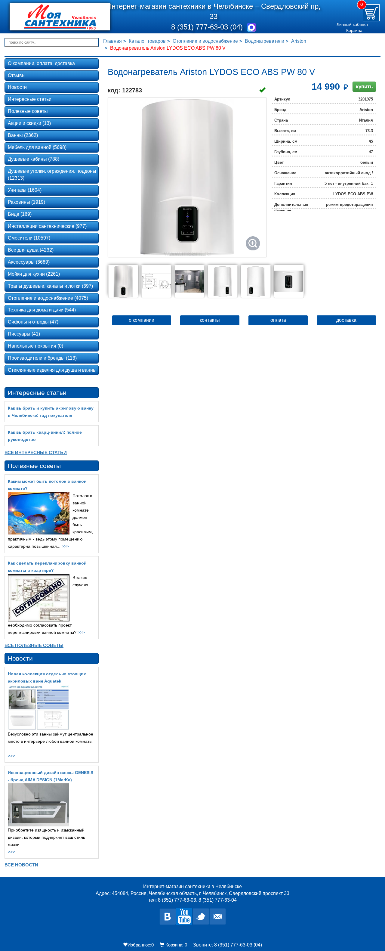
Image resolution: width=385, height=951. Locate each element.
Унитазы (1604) (25, 190)
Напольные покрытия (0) (35, 345)
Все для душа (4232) (31, 249)
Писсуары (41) (24, 333)
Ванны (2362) (23, 135)
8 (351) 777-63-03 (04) (208, 27)
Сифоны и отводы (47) (33, 321)
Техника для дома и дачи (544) (42, 309)
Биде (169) (20, 214)
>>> (65, 546)
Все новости (21, 864)
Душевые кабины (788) (33, 159)
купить (364, 86)
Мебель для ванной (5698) (37, 147)
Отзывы (17, 75)
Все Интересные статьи (36, 452)
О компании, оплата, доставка (41, 63)
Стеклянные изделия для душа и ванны (52, 370)
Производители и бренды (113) (42, 358)
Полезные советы (28, 111)
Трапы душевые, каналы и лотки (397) (50, 286)
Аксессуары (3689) (29, 262)
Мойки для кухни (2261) (34, 274)
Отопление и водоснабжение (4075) (48, 298)
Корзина (354, 30)
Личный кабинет (352, 24)
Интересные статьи (29, 99)
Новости (17, 87)
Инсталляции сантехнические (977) (47, 226)
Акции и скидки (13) (29, 123)
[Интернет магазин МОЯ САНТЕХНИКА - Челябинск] (52, 16)
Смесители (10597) (29, 237)
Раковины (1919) (26, 202)
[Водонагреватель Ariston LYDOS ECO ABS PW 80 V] (187, 177)
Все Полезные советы (34, 645)
